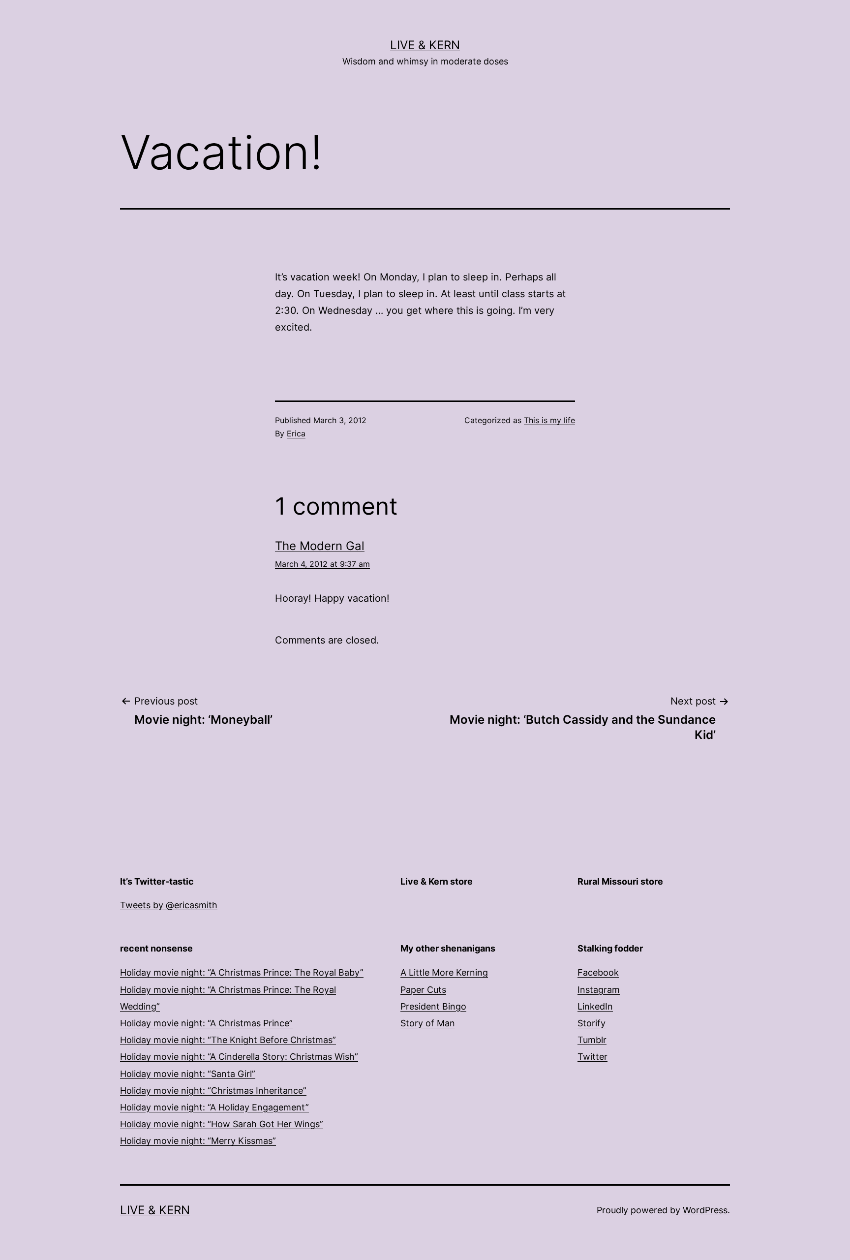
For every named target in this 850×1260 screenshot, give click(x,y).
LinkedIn (595, 1006)
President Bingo (433, 1006)
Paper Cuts (423, 989)
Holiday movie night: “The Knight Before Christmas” (228, 1040)
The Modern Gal (319, 546)
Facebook (598, 972)
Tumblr (592, 1040)
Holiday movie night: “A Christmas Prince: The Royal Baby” (242, 972)
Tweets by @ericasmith (168, 905)
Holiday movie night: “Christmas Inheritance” (213, 1090)
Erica (296, 433)
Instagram (598, 989)
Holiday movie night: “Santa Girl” (187, 1074)
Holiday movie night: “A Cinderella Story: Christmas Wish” (239, 1056)
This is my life (549, 420)
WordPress (705, 1210)
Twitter (592, 1056)
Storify (591, 1023)
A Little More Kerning (444, 972)
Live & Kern (425, 45)
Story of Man (427, 1023)
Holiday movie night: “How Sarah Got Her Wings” (221, 1124)
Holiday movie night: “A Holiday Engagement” (214, 1107)
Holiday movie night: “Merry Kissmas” (198, 1141)
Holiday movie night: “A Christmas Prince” (206, 1023)
